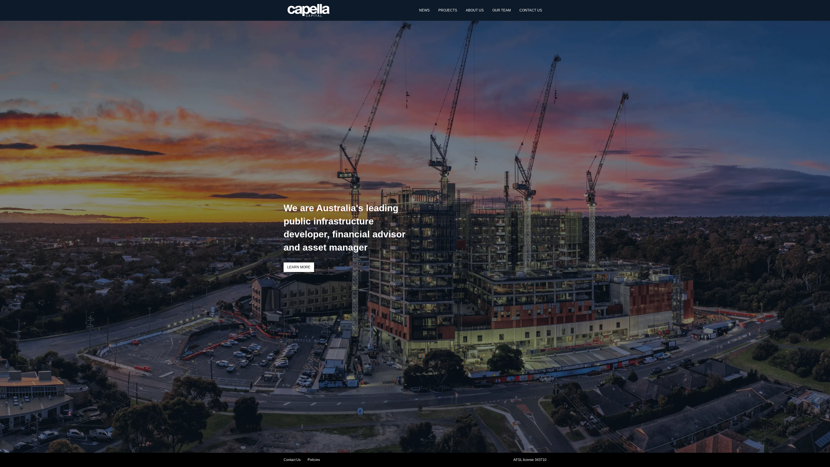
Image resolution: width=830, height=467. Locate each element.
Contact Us (292, 460)
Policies (314, 460)
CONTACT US (530, 10)
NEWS (424, 10)
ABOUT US (475, 10)
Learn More (298, 267)
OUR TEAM (501, 10)
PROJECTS (447, 10)
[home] (309, 10)
